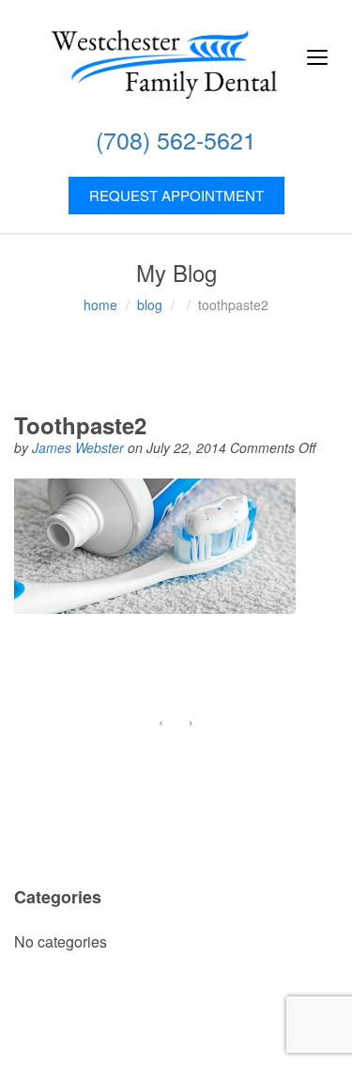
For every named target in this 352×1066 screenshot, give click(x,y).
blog (149, 304)
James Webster (80, 447)
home (100, 304)
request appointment (176, 195)
